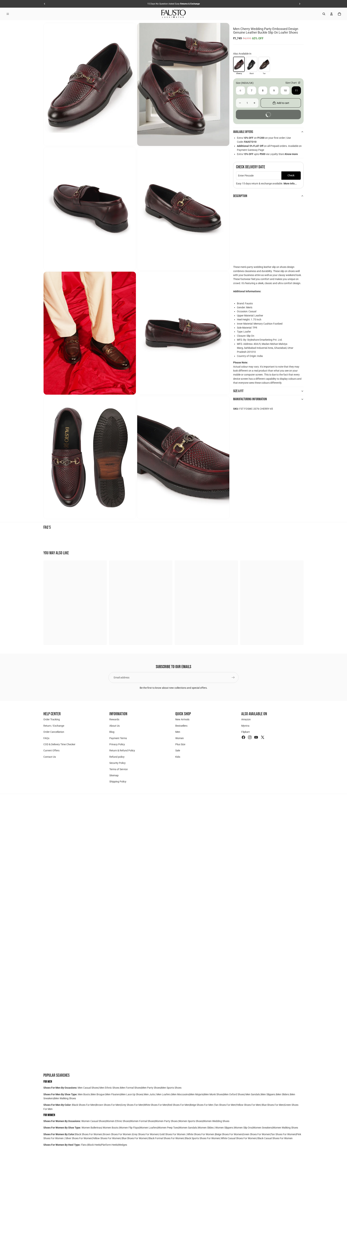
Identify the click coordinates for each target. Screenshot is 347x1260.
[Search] (324, 14)
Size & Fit (238, 391)
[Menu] (8, 14)
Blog (111, 731)
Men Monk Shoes (213, 1094)
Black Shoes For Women (88, 1134)
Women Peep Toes (168, 1127)
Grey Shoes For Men (132, 1104)
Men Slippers (268, 1094)
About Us (114, 725)
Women (179, 738)
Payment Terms (118, 738)
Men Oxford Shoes (234, 1094)
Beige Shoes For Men (202, 1104)
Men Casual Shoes (88, 1087)
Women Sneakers (262, 1127)
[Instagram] (250, 737)
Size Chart (291, 82)
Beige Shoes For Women (228, 1134)
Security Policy (117, 762)
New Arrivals (182, 719)
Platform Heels (109, 1144)
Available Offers (243, 132)
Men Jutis (149, 1094)
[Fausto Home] (173, 14)
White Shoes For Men (155, 1104)
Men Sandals (252, 1094)
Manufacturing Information (250, 399)
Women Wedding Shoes (216, 1121)
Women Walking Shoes (285, 1127)
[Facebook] (243, 737)
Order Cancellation (53, 731)
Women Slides (206, 1127)
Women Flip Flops (129, 1127)
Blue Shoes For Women (134, 1138)
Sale (177, 750)
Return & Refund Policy (122, 750)
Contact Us (49, 756)
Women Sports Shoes (191, 1121)
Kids (177, 756)
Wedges (122, 1144)
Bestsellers (181, 725)
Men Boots (84, 1094)
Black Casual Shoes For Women (275, 1138)
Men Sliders (283, 1094)
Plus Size (180, 744)
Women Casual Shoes (93, 1121)
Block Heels (94, 1144)
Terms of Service (118, 769)
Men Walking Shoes (65, 1098)
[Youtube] (256, 737)
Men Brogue (98, 1094)
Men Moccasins (180, 1094)
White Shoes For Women (200, 1134)
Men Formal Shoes (130, 1087)
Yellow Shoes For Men (248, 1104)
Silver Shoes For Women (78, 1138)
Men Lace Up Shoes (132, 1094)
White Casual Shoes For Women (238, 1138)
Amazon (246, 719)
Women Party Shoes (166, 1121)
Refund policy (117, 756)
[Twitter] (262, 737)
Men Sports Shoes (171, 1087)
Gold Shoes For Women (172, 1134)
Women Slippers (224, 1127)
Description (240, 196)
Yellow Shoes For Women (107, 1138)
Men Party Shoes (151, 1087)
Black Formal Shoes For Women (166, 1138)
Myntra (245, 725)
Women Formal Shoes (142, 1121)
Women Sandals (188, 1127)
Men (177, 731)
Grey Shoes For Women (145, 1134)
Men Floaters (113, 1094)
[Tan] (264, 64)
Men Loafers (164, 1094)
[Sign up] (233, 677)
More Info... (290, 183)
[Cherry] (239, 64)
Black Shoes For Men (83, 1104)
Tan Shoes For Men (225, 1104)
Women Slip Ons (243, 1127)
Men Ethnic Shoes (109, 1087)
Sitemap (114, 775)
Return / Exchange (53, 725)
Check (291, 175)
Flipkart (245, 731)
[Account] (331, 14)
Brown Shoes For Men (108, 1104)
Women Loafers (148, 1127)
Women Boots (110, 1127)
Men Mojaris (197, 1094)
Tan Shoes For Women (283, 1134)
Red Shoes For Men (178, 1104)
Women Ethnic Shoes (118, 1121)
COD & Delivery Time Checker (59, 744)
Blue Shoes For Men (273, 1104)
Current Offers (51, 750)
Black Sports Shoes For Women (202, 1138)
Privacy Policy (117, 744)
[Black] (251, 64)
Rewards (114, 719)
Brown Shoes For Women (117, 1134)
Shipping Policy (117, 781)
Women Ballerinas (92, 1127)
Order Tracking (51, 719)
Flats (84, 1144)
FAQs (46, 738)
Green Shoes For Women (256, 1134)
